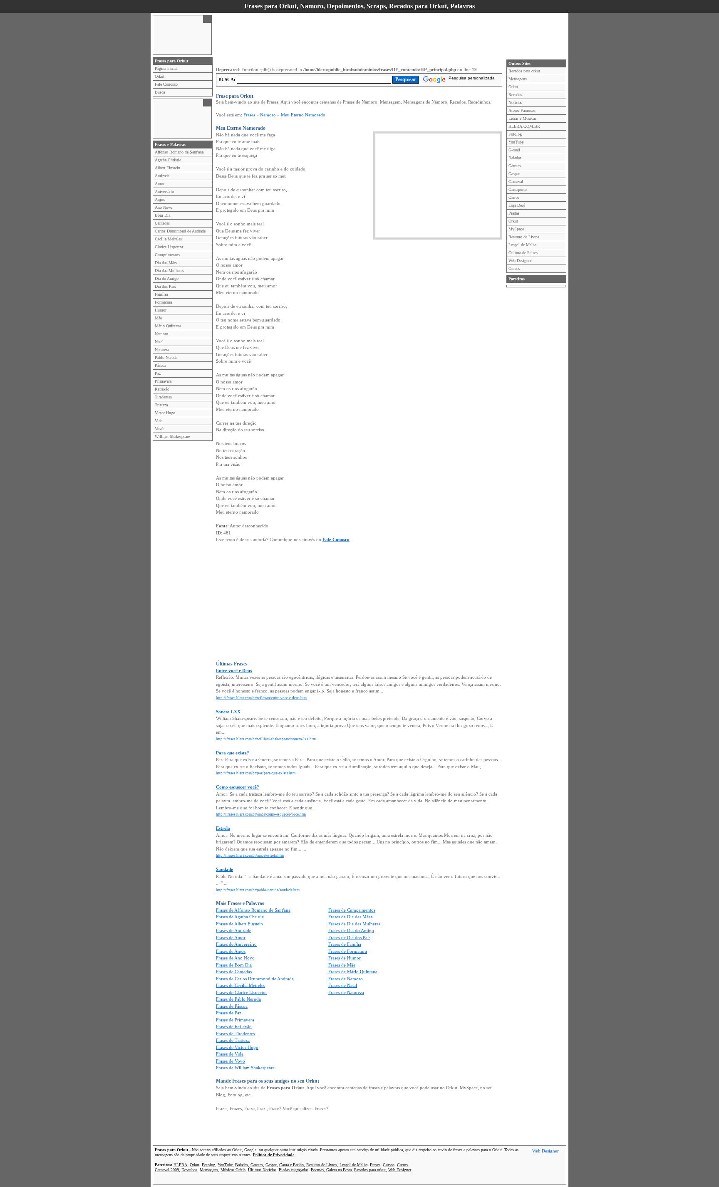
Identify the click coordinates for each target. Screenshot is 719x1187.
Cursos (514, 268)
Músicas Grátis (233, 1169)
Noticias (515, 102)
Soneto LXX (228, 711)
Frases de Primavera (235, 1019)
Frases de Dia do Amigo (351, 930)
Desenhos (189, 1169)
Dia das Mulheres (169, 270)
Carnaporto (517, 189)
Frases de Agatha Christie (240, 916)
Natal (159, 341)
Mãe (158, 318)
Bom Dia (162, 215)
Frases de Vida (229, 1053)
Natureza (162, 349)
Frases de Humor (344, 957)
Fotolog (515, 134)
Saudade (224, 869)
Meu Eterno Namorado (303, 114)
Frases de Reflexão (234, 1026)
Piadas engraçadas (293, 1169)
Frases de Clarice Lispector (241, 992)
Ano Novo (163, 207)
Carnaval (515, 181)
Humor (160, 310)
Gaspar (514, 173)
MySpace (516, 229)
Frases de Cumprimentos (351, 910)
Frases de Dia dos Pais (349, 937)
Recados (515, 94)
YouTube (515, 142)
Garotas (514, 165)
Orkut (288, 6)
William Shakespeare (172, 436)
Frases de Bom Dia (234, 964)
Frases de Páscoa (232, 1006)
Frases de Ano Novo (235, 957)
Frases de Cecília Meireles (240, 985)
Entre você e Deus (234, 670)
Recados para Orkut (418, 6)
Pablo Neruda (166, 357)
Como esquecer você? (237, 786)
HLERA (180, 1164)
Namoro (161, 333)
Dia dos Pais (165, 286)
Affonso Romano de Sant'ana (179, 152)
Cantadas (162, 223)
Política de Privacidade (273, 1154)
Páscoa (160, 365)
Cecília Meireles (168, 239)
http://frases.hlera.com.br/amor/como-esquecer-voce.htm (261, 814)
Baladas (514, 158)
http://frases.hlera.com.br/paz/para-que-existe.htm (255, 773)
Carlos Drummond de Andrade (180, 231)
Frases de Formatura (347, 951)
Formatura (163, 302)
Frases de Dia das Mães (350, 916)
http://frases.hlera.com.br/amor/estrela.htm (250, 855)
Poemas (317, 1169)
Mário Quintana (168, 326)
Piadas (513, 213)
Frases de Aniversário (236, 944)
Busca (160, 92)
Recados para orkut (524, 71)
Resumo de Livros (523, 237)
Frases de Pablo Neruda (238, 999)
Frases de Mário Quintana (352, 971)
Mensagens (517, 79)
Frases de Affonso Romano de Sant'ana (253, 910)
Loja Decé (516, 205)
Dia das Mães (166, 262)
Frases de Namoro (345, 978)
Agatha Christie (168, 160)
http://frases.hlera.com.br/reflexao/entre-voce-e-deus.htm (261, 698)
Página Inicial (166, 68)
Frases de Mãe (341, 964)
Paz (158, 373)
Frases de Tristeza (233, 1040)
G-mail (514, 150)
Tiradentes (163, 397)
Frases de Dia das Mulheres (354, 923)
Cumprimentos (167, 254)
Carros (513, 197)
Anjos (160, 199)
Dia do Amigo (167, 278)
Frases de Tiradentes (235, 1033)
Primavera (163, 381)
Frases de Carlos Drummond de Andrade (255, 978)
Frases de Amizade (233, 930)
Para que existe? (232, 752)
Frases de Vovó (230, 1060)
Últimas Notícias (262, 1169)
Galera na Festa (339, 1169)
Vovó (159, 428)
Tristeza (161, 405)
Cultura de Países (523, 252)
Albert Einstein (167, 168)
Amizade (162, 175)
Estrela (223, 828)
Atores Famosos (522, 110)
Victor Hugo (165, 413)
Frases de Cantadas (234, 971)
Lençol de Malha (522, 244)
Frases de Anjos (230, 951)
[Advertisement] (178, 34)
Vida (158, 420)
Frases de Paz (228, 1012)
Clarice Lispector (169, 247)
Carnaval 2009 (167, 1169)
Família (161, 294)
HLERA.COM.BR (524, 126)
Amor (159, 183)
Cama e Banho (291, 1164)
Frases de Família (344, 944)
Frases (249, 114)
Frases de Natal (342, 985)
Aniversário (164, 191)
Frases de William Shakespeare (245, 1067)
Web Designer (519, 260)
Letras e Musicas (522, 118)
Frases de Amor (230, 937)
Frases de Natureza (346, 992)
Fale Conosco (166, 84)
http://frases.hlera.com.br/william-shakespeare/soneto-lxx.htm (266, 739)
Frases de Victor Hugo (237, 1047)
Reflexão (162, 389)
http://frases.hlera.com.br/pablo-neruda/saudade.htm (258, 890)
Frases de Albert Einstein (239, 923)
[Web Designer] (545, 1152)
